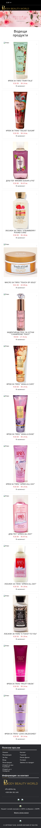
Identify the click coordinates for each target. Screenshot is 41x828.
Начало (5, 752)
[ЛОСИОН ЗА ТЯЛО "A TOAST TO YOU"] (20, 613)
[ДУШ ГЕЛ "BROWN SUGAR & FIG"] (20, 160)
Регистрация (7, 762)
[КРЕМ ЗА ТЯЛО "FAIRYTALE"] (20, 60)
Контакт (23, 752)
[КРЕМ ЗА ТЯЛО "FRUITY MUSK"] (20, 663)
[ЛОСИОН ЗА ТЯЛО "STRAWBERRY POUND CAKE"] (20, 210)
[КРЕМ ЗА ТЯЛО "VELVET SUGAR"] (20, 110)
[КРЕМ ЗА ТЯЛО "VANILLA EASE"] (20, 414)
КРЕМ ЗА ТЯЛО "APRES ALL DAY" (20, 484)
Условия (23, 760)
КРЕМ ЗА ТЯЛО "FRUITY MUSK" (20, 684)
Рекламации (7, 755)
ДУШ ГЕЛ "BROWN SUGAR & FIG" (20, 181)
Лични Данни (24, 757)
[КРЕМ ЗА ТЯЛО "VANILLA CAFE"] (20, 364)
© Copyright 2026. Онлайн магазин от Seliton (20, 825)
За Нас (5, 757)
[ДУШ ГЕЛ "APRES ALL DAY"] (20, 514)
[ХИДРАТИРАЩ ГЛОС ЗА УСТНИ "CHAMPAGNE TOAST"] (20, 312)
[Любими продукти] (24, 2)
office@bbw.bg (10, 789)
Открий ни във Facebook (8, 766)
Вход (4, 760)
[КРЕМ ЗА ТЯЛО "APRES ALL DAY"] (20, 464)
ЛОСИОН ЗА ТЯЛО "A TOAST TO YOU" (20, 634)
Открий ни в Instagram (7, 770)
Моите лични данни (21, 813)
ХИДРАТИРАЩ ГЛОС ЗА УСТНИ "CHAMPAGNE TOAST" (20, 333)
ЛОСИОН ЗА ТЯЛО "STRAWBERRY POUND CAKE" (20, 231)
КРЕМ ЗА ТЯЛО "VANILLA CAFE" (20, 384)
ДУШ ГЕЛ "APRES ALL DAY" (20, 534)
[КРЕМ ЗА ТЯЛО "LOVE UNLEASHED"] (20, 713)
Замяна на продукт (27, 762)
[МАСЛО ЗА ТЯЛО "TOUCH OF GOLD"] (20, 262)
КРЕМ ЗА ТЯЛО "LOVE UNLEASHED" (20, 734)
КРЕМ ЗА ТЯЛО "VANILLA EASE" (20, 434)
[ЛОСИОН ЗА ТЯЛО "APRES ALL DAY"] (20, 563)
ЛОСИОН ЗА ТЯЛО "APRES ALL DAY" (20, 584)
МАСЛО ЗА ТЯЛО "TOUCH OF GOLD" (20, 282)
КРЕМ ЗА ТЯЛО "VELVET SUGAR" (20, 131)
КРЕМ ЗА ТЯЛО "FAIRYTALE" (20, 81)
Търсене (23, 755)
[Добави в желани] (36, 43)
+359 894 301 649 (12, 792)
